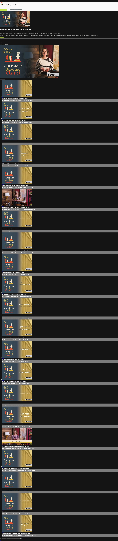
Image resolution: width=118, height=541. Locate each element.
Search (11, 9)
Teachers (4, 9)
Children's (8, 9)
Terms (3, 538)
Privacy (5, 538)
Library (13, 9)
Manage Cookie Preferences (15, 538)
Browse (1, 9)
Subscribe (2, 37)
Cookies (8, 538)
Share (10, 37)
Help (1, 538)
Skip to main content (3, 0)
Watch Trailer (6, 37)
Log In (21, 9)
